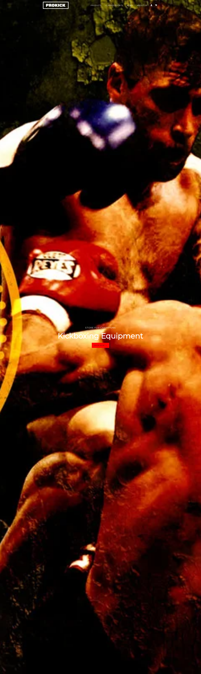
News (130, 5)
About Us (142, 5)
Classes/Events (114, 5)
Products (96, 5)
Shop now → (100, 345)
